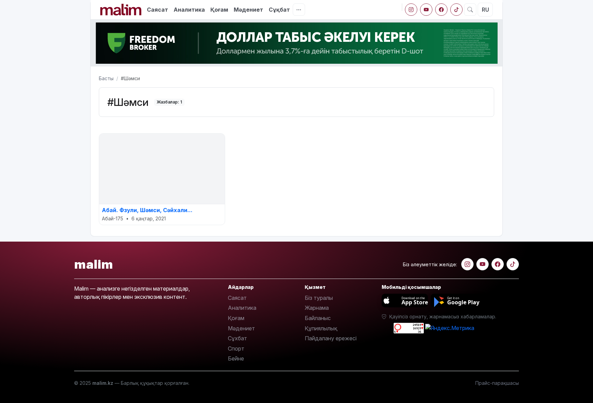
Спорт (236, 348)
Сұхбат (237, 338)
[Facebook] (441, 9)
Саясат (157, 9)
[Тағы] (299, 9)
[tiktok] (456, 9)
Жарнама (317, 307)
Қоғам (219, 9)
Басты (106, 78)
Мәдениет (248, 9)
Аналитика (189, 9)
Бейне (236, 358)
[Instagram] (411, 9)
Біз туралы (319, 297)
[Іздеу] (470, 9)
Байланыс (318, 318)
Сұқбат (279, 9)
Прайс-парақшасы (497, 383)
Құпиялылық (321, 328)
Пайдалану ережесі (331, 338)
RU (485, 9)
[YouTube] (426, 9)
